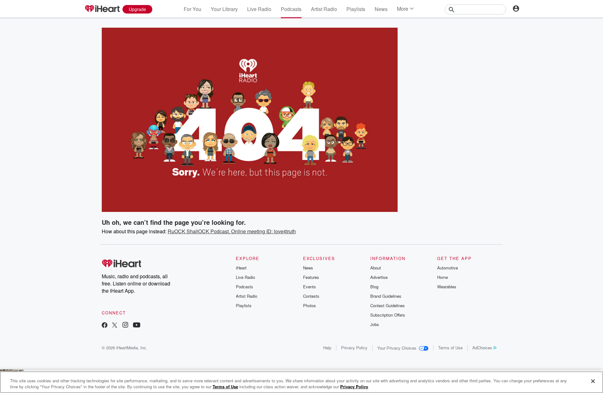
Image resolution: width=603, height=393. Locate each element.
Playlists (355, 9)
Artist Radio (324, 9)
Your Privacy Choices (396, 348)
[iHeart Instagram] (125, 325)
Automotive (447, 268)
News (381, 9)
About (375, 268)
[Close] (593, 381)
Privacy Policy (354, 348)
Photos (309, 305)
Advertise (379, 277)
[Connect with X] (114, 325)
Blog (374, 287)
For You (192, 9)
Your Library (224, 9)
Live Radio (259, 9)
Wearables (446, 287)
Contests (311, 296)
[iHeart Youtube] (136, 325)
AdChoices (482, 348)
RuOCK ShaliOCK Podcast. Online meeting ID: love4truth (232, 231)
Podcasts (291, 9)
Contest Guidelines (387, 305)
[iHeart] (102, 9)
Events (309, 287)
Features (311, 277)
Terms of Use (450, 348)
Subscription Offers (387, 315)
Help (327, 348)
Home (442, 277)
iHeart (241, 268)
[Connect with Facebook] (104, 325)
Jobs (374, 324)
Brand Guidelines (385, 296)
